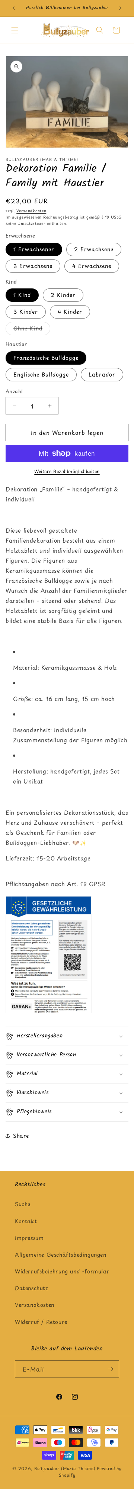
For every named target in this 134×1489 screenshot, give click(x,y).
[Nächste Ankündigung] (120, 8)
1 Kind (22, 295)
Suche (23, 1204)
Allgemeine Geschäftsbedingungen (60, 1255)
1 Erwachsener (33, 249)
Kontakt (26, 1221)
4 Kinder (70, 312)
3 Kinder (25, 312)
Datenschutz (31, 1288)
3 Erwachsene (32, 266)
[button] (15, 30)
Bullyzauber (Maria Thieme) (64, 1468)
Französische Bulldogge (46, 358)
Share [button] (21, 1136)
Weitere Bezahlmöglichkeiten (67, 471)
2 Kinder (63, 295)
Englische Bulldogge (41, 374)
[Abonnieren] (110, 1369)
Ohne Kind (31, 329)
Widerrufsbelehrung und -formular (62, 1271)
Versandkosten (31, 210)
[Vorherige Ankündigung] (14, 8)
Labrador (102, 374)
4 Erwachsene (91, 266)
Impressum (29, 1238)
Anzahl (14, 391)
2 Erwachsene (94, 249)
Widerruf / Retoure (41, 1322)
